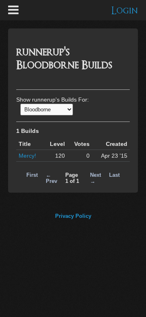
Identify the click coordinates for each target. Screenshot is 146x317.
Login (125, 10)
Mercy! (27, 155)
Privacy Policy (73, 216)
